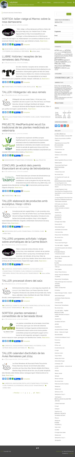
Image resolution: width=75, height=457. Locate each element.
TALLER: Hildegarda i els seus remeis (24, 92)
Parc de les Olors (59, 174)
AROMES (16, 49)
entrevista (68, 54)
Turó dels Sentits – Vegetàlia (61, 245)
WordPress (71, 453)
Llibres (40, 87)
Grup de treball (46, 2)
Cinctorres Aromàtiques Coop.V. (62, 337)
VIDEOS (64, 68)
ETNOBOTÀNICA (45, 49)
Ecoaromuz (57, 340)
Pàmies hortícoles (59, 378)
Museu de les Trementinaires (61, 234)
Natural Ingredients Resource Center (63, 160)
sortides (34, 51)
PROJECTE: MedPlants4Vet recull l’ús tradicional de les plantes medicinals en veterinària (25, 127)
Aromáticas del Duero (60, 321)
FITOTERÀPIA (6, 51)
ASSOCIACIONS (8, 231)
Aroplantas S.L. (58, 215)
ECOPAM (57, 429)
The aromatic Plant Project (61, 165)
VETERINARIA (29, 160)
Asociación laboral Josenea (61, 329)
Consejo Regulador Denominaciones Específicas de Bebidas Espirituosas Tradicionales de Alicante (63, 199)
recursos (58, 66)
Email (55, 35)
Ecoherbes (57, 290)
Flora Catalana (58, 261)
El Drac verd (58, 345)
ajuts (61, 50)
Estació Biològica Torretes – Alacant (63, 292)
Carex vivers (58, 427)
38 (34, 393)
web (68, 68)
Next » (38, 393)
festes (66, 56)
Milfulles (57, 370)
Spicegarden (58, 440)
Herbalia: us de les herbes (61, 154)
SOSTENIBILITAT (22, 348)
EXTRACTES (41, 305)
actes (36, 160)
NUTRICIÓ (5, 348)
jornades (58, 59)
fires (71, 56)
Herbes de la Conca (59, 358)
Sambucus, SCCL (59, 391)
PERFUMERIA (25, 51)
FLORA (24, 87)
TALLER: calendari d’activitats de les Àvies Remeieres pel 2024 (23, 355)
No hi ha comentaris (23, 25)
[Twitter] (37, 448)
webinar (56, 69)
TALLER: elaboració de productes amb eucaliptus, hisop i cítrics (25, 202)
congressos (66, 52)
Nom (55, 25)
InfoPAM (13, 2)
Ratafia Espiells (58, 162)
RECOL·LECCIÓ (31, 87)
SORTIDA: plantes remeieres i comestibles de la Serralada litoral (22, 315)
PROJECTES (42, 160)
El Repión (57, 408)
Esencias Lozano (59, 353)
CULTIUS (29, 49)
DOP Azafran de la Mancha (61, 204)
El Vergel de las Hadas (60, 221)
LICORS (37, 117)
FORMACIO (28, 271)
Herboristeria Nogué (59, 227)
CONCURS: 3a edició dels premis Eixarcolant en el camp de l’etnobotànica (26, 167)
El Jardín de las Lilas (59, 149)
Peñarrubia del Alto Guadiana (62, 383)
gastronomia (59, 58)
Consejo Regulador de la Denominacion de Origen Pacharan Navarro (63, 184)
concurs (18, 195)
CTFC (2, 451)
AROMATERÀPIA (8, 49)
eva (4, 25)
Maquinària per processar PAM (62, 143)
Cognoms (57, 31)
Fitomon (57, 418)
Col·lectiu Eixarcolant (60, 171)
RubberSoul (59, 451)
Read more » (44, 41)
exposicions (59, 56)
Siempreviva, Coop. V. (60, 394)
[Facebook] (38, 448)
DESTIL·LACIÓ (36, 49)
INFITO (56, 157)
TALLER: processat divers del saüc (22, 280)
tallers (38, 51)
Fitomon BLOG (58, 224)
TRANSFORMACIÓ (45, 117)
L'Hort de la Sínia (59, 232)
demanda (63, 54)
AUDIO (55, 52)
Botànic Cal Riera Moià (60, 287)
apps (63, 50)
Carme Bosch (58, 219)
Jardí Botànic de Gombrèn (61, 229)
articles (68, 50)
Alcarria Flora (58, 212)
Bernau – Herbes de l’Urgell (61, 332)
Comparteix (27, 44)
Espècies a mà (58, 411)
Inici (39, 2)
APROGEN (57, 400)
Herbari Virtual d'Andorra (61, 272)
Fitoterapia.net (58, 152)
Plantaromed (58, 389)
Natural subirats (58, 373)
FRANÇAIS (69, 2)
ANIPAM (57, 169)
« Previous (16, 393)
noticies (63, 62)
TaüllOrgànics (58, 397)
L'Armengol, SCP (59, 363)
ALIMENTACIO (8, 269)
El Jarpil (57, 350)
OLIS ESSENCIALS (16, 51)
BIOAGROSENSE (59, 334)
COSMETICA (22, 49)
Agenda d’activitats (59, 2)
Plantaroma (57, 386)
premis (69, 62)
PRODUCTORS (15, 273)
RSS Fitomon (59, 103)
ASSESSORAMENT (9, 160)
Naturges (57, 376)
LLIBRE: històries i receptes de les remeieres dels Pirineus (22, 58)
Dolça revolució (58, 147)
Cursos (43, 273)
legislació (66, 60)
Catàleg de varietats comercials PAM (63, 135)
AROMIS (57, 324)
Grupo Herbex (58, 355)
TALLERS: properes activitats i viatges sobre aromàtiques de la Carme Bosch (24, 240)
